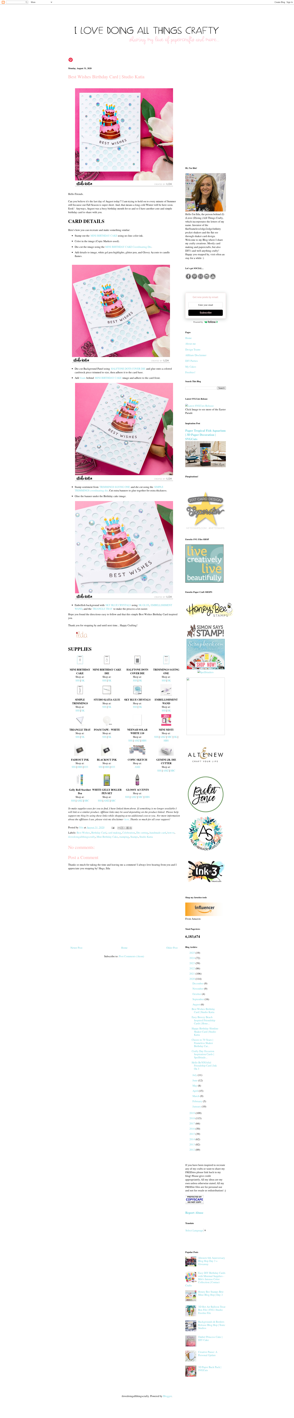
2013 (192, 1144)
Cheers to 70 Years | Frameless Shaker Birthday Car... (202, 1043)
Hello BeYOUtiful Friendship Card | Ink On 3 (204, 1065)
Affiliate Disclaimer (195, 355)
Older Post (172, 947)
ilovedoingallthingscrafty (81, 836)
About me (190, 343)
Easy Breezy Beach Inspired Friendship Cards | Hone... (203, 1020)
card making (114, 832)
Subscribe (206, 312)
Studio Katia (146, 836)
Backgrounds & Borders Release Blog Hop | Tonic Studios (211, 1325)
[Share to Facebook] (127, 827)
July (195, 1075)
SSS (77, 680)
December (198, 983)
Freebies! (190, 372)
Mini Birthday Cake (107, 836)
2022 (192, 968)
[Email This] (119, 827)
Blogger (167, 1396)
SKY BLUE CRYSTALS (118, 605)
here (126, 819)
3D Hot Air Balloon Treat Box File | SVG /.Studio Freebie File (211, 1310)
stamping (124, 836)
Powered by (198, 322)
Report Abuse (194, 1212)
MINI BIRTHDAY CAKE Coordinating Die (128, 247)
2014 (192, 1139)
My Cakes (190, 366)
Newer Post (76, 947)
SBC (169, 737)
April (195, 1091)
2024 (192, 958)
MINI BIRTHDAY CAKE (103, 235)
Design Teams (192, 349)
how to (171, 832)
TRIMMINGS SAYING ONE (114, 487)
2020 (192, 979)
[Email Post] (112, 827)
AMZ (137, 740)
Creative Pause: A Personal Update (207, 1353)
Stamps (134, 836)
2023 (192, 963)
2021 (192, 973)
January (197, 1106)
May (195, 1085)
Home (124, 947)
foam (82, 378)
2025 (192, 952)
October (197, 994)
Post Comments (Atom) (131, 956)
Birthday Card (98, 832)
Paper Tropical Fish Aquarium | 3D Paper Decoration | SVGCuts (205, 434)
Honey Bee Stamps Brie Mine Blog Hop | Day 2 (211, 1293)
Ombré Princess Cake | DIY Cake (210, 1338)
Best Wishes (83, 832)
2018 (192, 1118)
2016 (192, 1128)
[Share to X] (124, 827)
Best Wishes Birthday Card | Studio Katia (203, 1010)
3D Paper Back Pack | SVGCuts (209, 1368)
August (196, 1004)
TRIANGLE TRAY (102, 608)
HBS (143, 740)
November (198, 988)
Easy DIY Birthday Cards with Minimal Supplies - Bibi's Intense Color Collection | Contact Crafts (205, 1279)
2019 (192, 1113)
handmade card (158, 832)
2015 (192, 1134)
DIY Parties (191, 361)
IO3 (86, 767)
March (196, 1096)
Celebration (128, 832)
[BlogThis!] (121, 827)
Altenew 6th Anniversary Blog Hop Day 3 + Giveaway (211, 1261)
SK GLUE (144, 605)
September (198, 999)
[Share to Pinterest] (130, 827)
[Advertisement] (205, 114)
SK (83, 680)
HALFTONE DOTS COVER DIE (128, 368)
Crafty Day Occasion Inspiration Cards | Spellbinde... (203, 1054)
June (195, 1080)
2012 (192, 1149)
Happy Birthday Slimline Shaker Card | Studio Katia (205, 1031)
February (197, 1101)
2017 (192, 1123)
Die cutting (142, 832)
